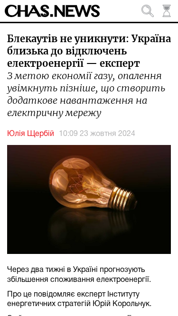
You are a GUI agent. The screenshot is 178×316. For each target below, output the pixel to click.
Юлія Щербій (30, 134)
